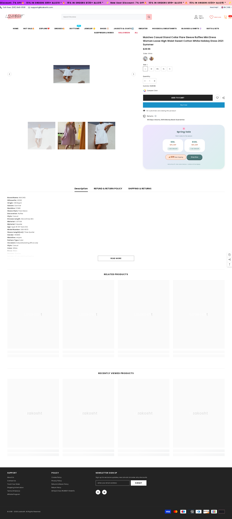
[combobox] (103, 17)
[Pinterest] (98, 492)
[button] (9, 74)
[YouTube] (104, 492)
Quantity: (146, 76)
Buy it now (183, 105)
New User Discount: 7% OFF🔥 (81, 3)
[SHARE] (222, 98)
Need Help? (214, 7)
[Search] (106, 17)
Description (81, 188)
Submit (138, 483)
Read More (116, 258)
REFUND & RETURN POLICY (108, 188)
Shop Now (194, 157)
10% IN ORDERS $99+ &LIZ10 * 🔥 (120, 3)
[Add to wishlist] (217, 98)
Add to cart (177, 98)
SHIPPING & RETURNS (139, 188)
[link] (33, 352)
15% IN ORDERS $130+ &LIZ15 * (37, 3)
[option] (71, 74)
